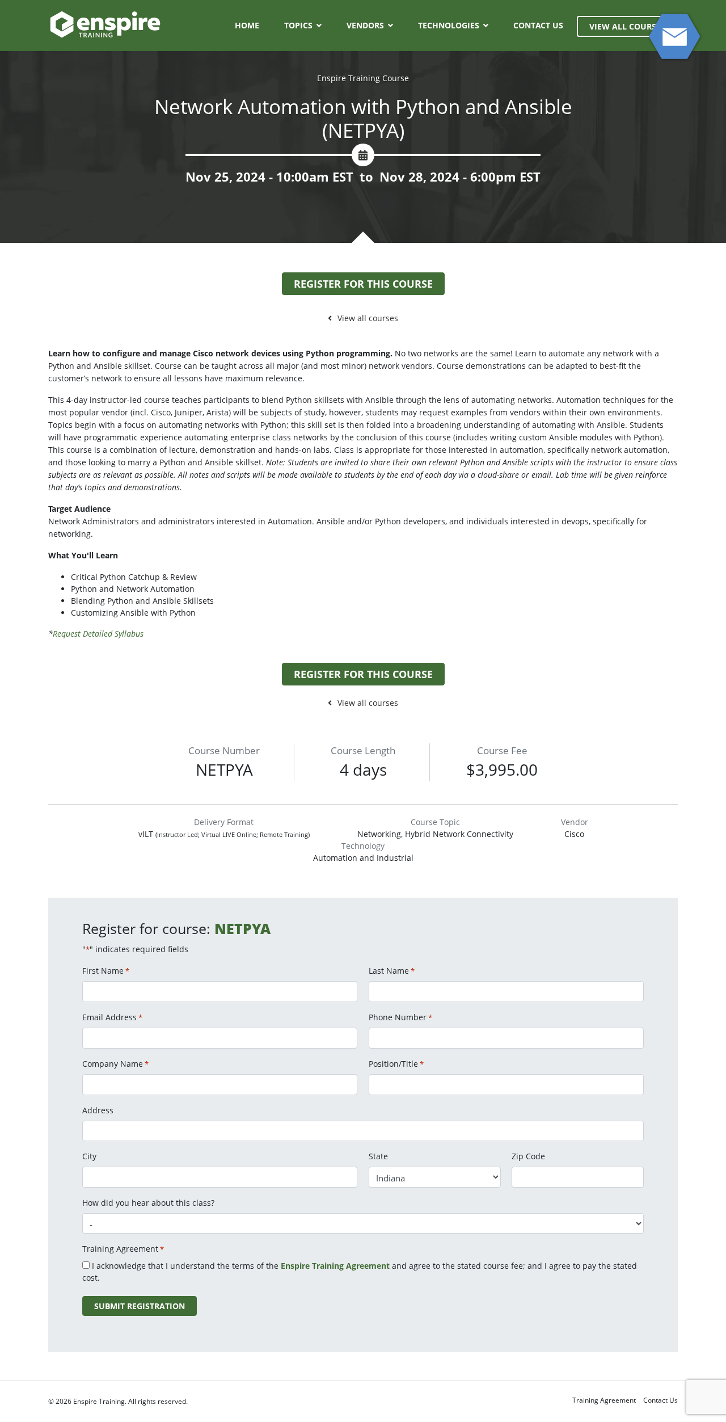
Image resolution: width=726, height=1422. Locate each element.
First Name (105, 970)
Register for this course (363, 284)
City (89, 1156)
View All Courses (627, 26)
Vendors (365, 25)
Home (247, 25)
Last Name (392, 970)
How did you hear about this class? (148, 1202)
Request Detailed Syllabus (98, 633)
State (378, 1156)
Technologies (448, 25)
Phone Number (400, 1017)
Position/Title (396, 1063)
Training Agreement (604, 1400)
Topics (298, 25)
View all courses (367, 318)
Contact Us (538, 25)
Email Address (112, 1017)
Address (97, 1110)
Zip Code (528, 1156)
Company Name (115, 1063)
